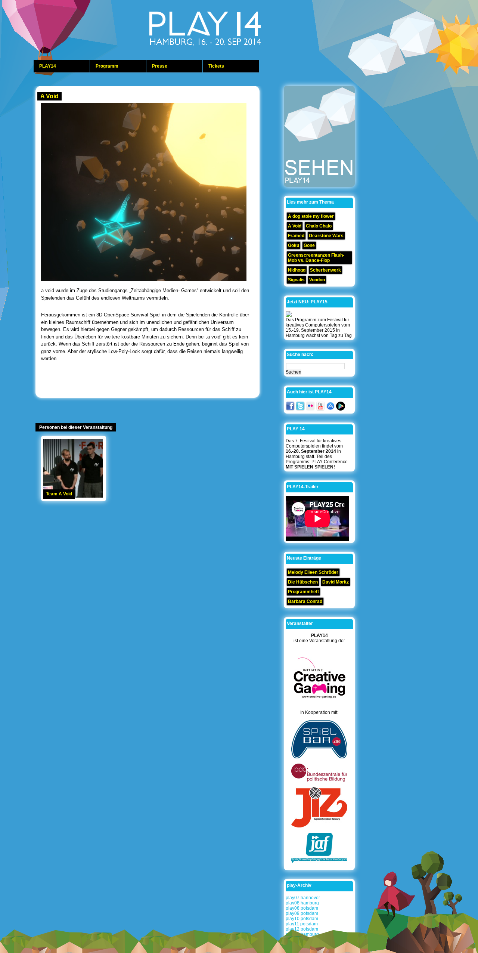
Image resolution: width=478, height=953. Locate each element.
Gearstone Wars (326, 235)
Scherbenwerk (325, 270)
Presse (159, 66)
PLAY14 (47, 66)
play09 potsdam (302, 913)
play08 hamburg (302, 903)
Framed (296, 235)
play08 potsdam (302, 908)
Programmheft (303, 591)
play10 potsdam (302, 918)
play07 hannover (303, 897)
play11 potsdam (302, 923)
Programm (107, 66)
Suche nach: (300, 354)
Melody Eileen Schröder (313, 572)
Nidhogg (296, 270)
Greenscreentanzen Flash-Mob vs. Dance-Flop (316, 258)
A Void (49, 96)
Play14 (224, 30)
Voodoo (317, 279)
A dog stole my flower (311, 216)
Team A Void (59, 493)
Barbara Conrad (305, 601)
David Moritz (335, 582)
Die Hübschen (303, 582)
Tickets (216, 66)
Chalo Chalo (319, 226)
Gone (309, 245)
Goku (293, 245)
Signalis (296, 279)
